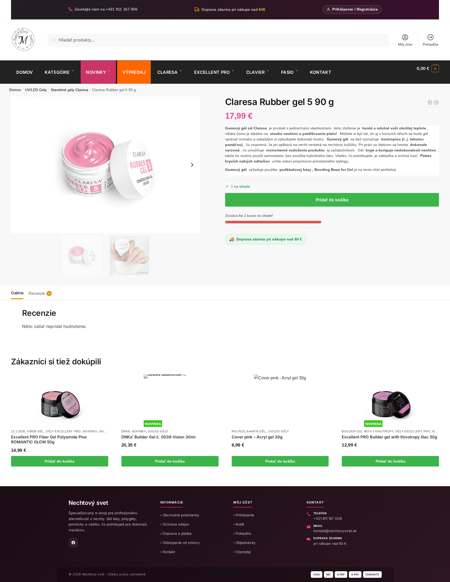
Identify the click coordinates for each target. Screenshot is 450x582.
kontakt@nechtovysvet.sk (334, 531)
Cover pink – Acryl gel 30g (257, 436)
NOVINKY (90, 431)
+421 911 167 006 (327, 518)
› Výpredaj (242, 552)
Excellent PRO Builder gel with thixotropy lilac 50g (389, 436)
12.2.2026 (18, 431)
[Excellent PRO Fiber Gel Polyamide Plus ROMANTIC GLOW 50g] (59, 400)
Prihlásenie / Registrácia (355, 9)
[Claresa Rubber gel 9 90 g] (430, 102)
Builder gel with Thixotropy (367, 431)
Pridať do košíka (332, 199)
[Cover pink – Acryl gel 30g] (280, 401)
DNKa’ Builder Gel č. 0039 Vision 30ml (158, 436)
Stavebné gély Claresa (69, 90)
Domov (15, 90)
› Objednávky (244, 543)
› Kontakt (167, 552)
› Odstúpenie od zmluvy (180, 543)
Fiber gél (35, 431)
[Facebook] (73, 542)
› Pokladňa (242, 533)
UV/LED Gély (36, 90)
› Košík (238, 524)
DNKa (125, 431)
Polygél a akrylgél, (249, 431)
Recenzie (39, 293)
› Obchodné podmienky (179, 515)
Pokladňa (430, 44)
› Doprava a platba (176, 533)
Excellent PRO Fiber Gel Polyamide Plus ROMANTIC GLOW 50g (49, 439)
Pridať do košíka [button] (59, 461)
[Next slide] (192, 164)
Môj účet (405, 44)
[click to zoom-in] (105, 165)
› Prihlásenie (243, 515)
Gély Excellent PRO (63, 431)
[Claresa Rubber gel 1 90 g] (436, 102)
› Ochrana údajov (174, 524)
